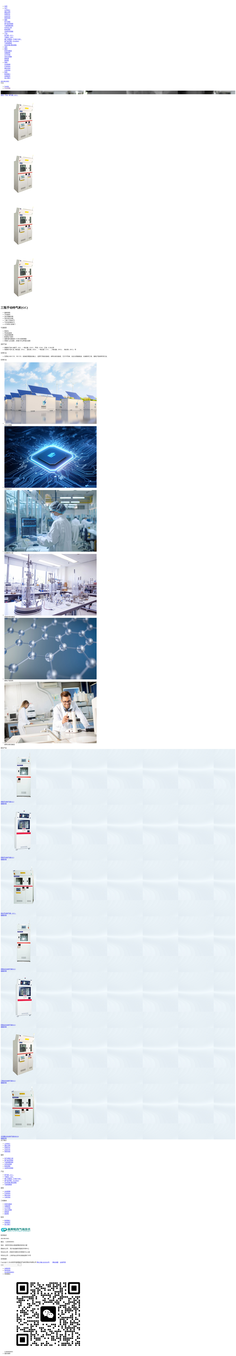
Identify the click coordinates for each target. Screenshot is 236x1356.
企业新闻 (7, 64)
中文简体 (7, 88)
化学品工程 (8, 27)
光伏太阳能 (8, 56)
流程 (5, 47)
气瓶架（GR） (9, 37)
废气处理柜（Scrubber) (11, 41)
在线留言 (7, 76)
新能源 (6, 58)
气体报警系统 (8, 25)
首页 (5, 6)
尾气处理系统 (8, 23)
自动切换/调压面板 (10, 45)
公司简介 (7, 10)
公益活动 (7, 70)
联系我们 (7, 74)
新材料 (6, 60)
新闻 (5, 62)
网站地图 (55, 1262)
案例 (5, 49)
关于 (5, 8)
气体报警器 (8, 43)
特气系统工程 (8, 1158)
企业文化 (7, 16)
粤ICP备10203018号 (43, 1262)
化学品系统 (8, 1164)
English (6, 86)
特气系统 (7, 22)
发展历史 (7, 14)
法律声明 (63, 1262)
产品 (5, 33)
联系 (5, 72)
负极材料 (7, 53)
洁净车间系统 (8, 31)
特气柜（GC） (9, 35)
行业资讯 (7, 66)
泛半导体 (7, 54)
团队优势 (7, 12)
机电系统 (7, 29)
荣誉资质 (7, 18)
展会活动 (7, 68)
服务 (5, 20)
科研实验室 (8, 51)
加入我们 (7, 78)
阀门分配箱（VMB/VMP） (13, 39)
